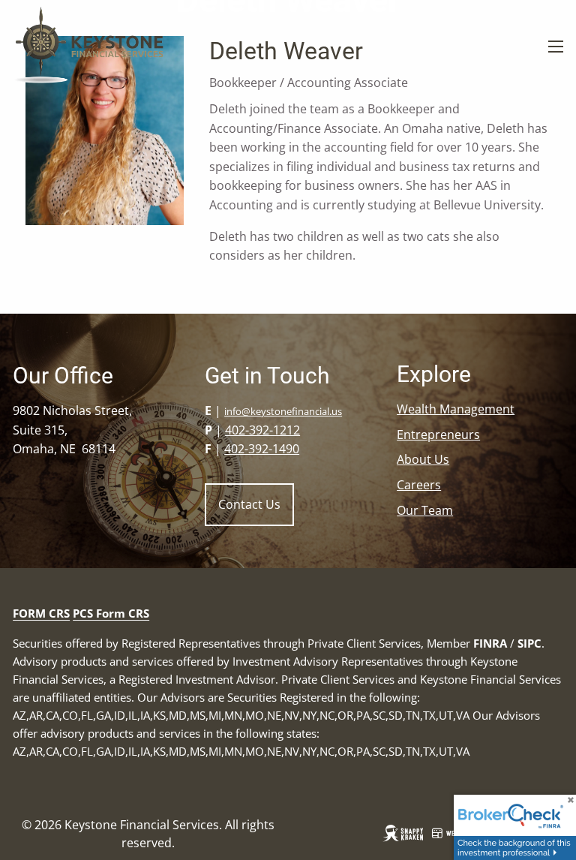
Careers (419, 485)
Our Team (425, 510)
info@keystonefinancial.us (283, 411)
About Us (423, 459)
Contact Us (249, 504)
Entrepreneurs (438, 434)
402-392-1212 (262, 430)
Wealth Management (455, 409)
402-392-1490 (261, 449)
